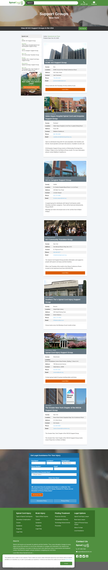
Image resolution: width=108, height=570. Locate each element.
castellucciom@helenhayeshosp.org (62, 137)
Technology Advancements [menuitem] (62, 522)
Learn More (65, 89)
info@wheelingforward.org (59, 255)
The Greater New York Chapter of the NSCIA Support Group (30, 69)
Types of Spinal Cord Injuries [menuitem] (24, 516)
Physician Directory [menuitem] (60, 516)
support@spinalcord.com (85, 551)
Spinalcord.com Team (54, 36)
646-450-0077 (56, 252)
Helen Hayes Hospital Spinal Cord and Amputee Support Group (30, 45)
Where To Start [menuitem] (78, 527)
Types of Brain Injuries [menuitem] (42, 516)
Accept (66, 563)
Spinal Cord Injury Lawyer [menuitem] (81, 516)
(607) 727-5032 (57, 317)
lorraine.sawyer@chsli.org (59, 198)
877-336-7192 (82, 549)
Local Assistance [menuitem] (79, 530)
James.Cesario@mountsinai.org (61, 428)
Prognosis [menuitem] (19, 528)
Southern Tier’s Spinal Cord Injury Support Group (30, 59)
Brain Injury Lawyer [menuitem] (79, 519)
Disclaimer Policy (42, 500)
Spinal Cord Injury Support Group (30, 64)
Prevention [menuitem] (58, 525)
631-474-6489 (56, 195)
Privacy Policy (68, 559)
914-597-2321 (56, 369)
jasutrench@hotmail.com (59, 80)
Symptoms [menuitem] (19, 525)
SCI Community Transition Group (30, 54)
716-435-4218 (56, 78)
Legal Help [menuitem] (19, 532)
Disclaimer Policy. (69, 567)
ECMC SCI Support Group (29, 40)
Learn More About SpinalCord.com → (23, 553)
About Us (16, 541)
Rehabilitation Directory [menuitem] (61, 519)
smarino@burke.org (58, 372)
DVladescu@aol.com (58, 320)
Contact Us (82, 541)
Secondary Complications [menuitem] (23, 519)
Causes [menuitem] (18, 522)
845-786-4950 (56, 134)
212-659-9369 (56, 425)
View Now (82, 28)
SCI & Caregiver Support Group (30, 50)
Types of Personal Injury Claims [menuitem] (81, 523)
